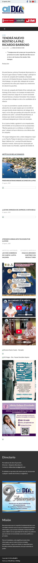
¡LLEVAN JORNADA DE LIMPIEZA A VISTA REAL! (19, 210)
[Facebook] (27, 1)
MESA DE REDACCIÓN (18, 48)
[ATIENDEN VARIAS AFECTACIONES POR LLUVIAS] (19, 227)
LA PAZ (4, 35)
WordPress (11, 561)
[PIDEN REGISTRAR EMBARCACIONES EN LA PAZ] (19, 168)
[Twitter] (30, 1)
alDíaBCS (14, 558)
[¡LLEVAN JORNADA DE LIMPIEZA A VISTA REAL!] (19, 197)
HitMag (18, 561)
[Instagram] (35, 1)
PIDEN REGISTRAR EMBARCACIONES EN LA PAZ (19, 180)
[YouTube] (32, 1)
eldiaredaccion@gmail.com (17, 467)
